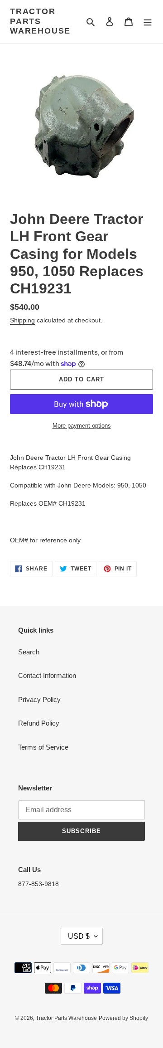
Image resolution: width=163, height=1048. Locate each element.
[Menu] (147, 21)
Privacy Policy (39, 699)
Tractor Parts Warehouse (40, 21)
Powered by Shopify (123, 1018)
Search (28, 652)
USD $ (79, 936)
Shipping (22, 320)
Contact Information (47, 675)
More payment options (82, 425)
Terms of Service (43, 747)
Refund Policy (38, 723)
